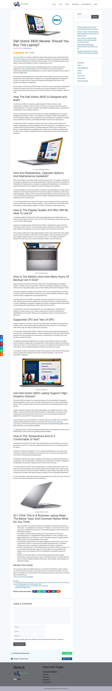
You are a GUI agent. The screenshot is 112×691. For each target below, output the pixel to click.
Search (79, 14)
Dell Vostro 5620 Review (63, 582)
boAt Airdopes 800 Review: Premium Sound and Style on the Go (87, 46)
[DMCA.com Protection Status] (17, 679)
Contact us (46, 677)
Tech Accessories (82, 81)
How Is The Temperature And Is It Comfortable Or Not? (27, 584)
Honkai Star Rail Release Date (22, 587)
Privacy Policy (47, 682)
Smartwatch (75, 4)
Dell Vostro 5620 (18, 57)
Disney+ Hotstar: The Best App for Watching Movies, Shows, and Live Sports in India (88, 33)
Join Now (68, 653)
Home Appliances (86, 4)
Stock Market (81, 78)
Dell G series (51, 422)
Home (54, 4)
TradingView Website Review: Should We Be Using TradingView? (31, 585)
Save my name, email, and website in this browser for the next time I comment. (39, 639)
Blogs (95, 4)
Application (80, 62)
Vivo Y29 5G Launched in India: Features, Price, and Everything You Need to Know (87, 40)
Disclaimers (46, 679)
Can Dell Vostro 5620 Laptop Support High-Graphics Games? (31, 582)
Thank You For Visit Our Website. (23, 577)
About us (19, 667)
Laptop (60, 4)
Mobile (67, 4)
